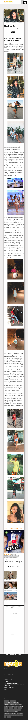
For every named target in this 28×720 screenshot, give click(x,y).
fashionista (15, 555)
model (20, 704)
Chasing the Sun (7, 600)
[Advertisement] (16, 6)
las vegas (7, 704)
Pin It (6, 34)
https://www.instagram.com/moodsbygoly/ (13, 528)
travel (14, 715)
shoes (16, 711)
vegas (16, 704)
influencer (15, 702)
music (15, 708)
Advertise (14, 656)
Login (20, 604)
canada (13, 554)
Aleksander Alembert (19, 562)
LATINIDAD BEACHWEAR (10, 590)
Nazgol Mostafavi (9, 561)
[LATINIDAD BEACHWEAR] (10, 589)
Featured (7, 557)
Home (7, 654)
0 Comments (21, 28)
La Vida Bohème (7, 579)
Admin (7, 28)
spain (22, 715)
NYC (13, 711)
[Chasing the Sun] (10, 599)
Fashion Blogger (8, 555)
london (21, 706)
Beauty (7, 24)
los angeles (7, 706)
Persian (16, 557)
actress (11, 708)
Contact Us (20, 654)
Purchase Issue (13, 654)
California (7, 713)
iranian (11, 557)
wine (10, 715)
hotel (18, 715)
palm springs (20, 713)
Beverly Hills (8, 711)
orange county (8, 709)
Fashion (13, 24)
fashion (6, 715)
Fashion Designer (17, 709)
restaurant (13, 713)
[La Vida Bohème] (10, 578)
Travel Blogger (14, 706)
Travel (20, 24)
